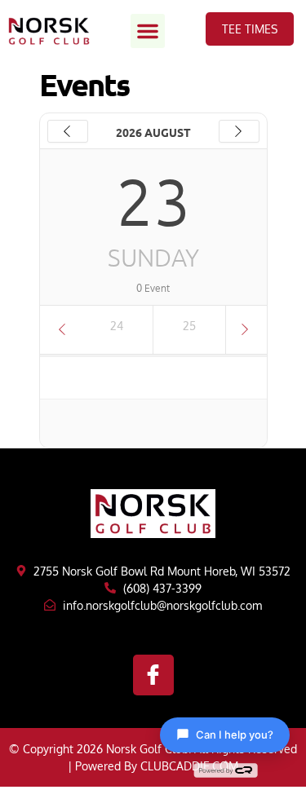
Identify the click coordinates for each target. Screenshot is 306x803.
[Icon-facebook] (153, 675)
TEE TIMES (249, 29)
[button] (148, 31)
